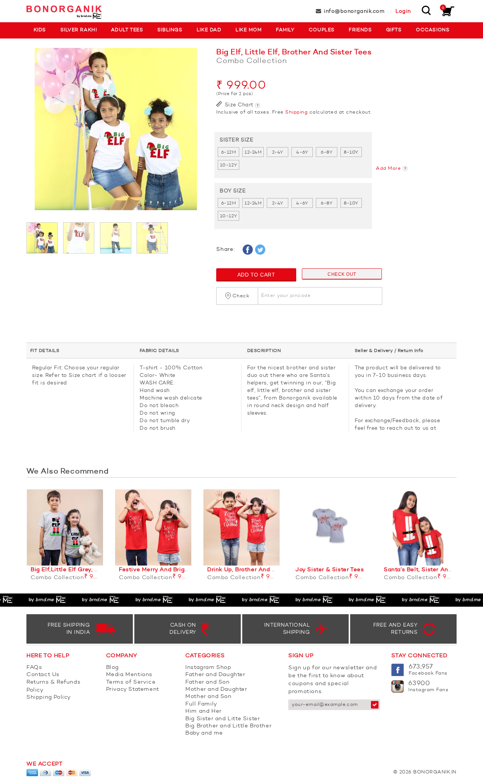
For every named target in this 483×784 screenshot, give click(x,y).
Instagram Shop (208, 667)
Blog (112, 667)
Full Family (201, 704)
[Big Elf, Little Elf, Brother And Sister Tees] (115, 133)
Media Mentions (129, 675)
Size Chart (238, 105)
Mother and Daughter (216, 689)
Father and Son (207, 682)
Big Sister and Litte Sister (222, 719)
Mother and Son (208, 696)
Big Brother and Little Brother (228, 726)
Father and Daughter (215, 675)
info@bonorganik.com (354, 11)
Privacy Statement (132, 689)
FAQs (34, 667)
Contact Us (43, 675)
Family (285, 30)
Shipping (296, 112)
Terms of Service (131, 682)
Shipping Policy (48, 697)
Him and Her (203, 711)
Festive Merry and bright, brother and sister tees (190, 570)
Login (403, 11)
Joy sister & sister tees (329, 570)
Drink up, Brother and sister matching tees (269, 570)
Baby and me (204, 733)
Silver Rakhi (78, 30)
